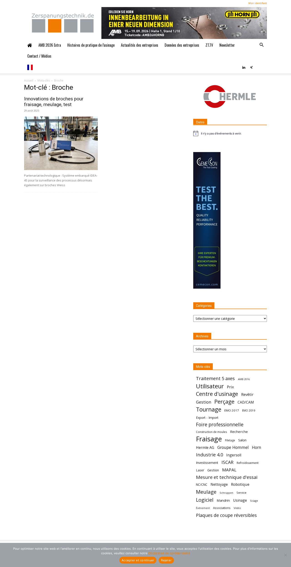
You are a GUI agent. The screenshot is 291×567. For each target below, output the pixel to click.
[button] (261, 45)
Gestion (203, 402)
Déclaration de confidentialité (169, 553)
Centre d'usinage (217, 394)
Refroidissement (247, 463)
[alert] (230, 133)
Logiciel (204, 499)
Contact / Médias (39, 56)
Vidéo (237, 508)
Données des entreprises (182, 45)
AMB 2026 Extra (49, 45)
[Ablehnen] (285, 555)
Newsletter (227, 45)
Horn (256, 447)
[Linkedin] (243, 66)
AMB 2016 (244, 379)
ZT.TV (209, 45)
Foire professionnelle (219, 424)
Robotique (240, 484)
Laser (200, 470)
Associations (222, 508)
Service (241, 493)
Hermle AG (205, 447)
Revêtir (247, 394)
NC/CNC (201, 485)
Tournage (208, 409)
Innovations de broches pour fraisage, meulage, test (53, 101)
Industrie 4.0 (209, 454)
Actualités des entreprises (139, 45)
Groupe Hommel (233, 447)
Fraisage (209, 439)
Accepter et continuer (138, 560)
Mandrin (223, 500)
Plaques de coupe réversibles (226, 515)
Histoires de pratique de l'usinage (91, 45)
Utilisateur (210, 386)
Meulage (206, 491)
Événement (203, 508)
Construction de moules (211, 432)
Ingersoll (233, 455)
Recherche (239, 431)
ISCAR (227, 462)
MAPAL (229, 470)
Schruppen (226, 492)
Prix (230, 386)
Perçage (224, 401)
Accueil (28, 80)
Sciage (254, 500)
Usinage (240, 500)
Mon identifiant (257, 3)
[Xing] (251, 66)
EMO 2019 (248, 410)
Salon (242, 440)
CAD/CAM (246, 402)
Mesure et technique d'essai (226, 477)
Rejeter (166, 560)
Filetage (230, 440)
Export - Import (207, 417)
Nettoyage (219, 484)
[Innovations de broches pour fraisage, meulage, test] (61, 143)
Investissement (207, 462)
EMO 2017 (231, 410)
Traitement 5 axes (215, 378)
